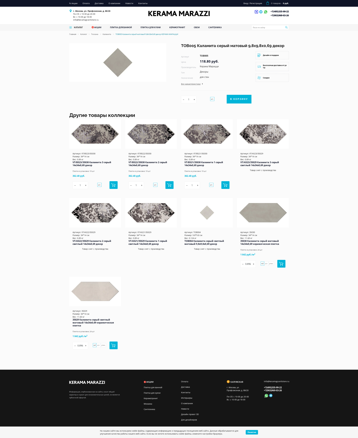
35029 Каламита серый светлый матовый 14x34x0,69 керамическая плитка (93, 322)
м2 (262, 263)
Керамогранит (151, 398)
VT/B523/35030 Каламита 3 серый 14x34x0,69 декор (92, 164)
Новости (185, 408)
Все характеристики (191, 84)
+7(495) (280, 11)
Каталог (83, 34)
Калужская (236, 382)
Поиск (286, 27)
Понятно (252, 432)
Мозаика (148, 403)
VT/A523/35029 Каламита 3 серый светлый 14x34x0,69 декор (259, 164)
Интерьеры (186, 398)
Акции (150, 382)
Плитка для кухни (152, 393)
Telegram (261, 13)
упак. (271, 263)
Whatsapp (265, 13)
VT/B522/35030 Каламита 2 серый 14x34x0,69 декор (148, 164)
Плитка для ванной (153, 387)
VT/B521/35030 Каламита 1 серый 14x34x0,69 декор (203, 164)
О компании (187, 403)
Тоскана (95, 34)
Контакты (185, 392)
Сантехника (149, 409)
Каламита (107, 34)
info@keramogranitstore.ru (86, 19)
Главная (72, 34)
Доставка (185, 387)
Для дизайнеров (189, 419)
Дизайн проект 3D (190, 414)
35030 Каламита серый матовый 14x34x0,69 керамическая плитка (259, 242)
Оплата (184, 381)
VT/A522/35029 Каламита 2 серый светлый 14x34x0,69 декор (92, 242)
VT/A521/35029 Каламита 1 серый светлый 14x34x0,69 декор (148, 242)
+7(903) (280, 15)
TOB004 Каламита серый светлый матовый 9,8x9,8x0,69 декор (204, 242)
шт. (212, 99)
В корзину (239, 99)
